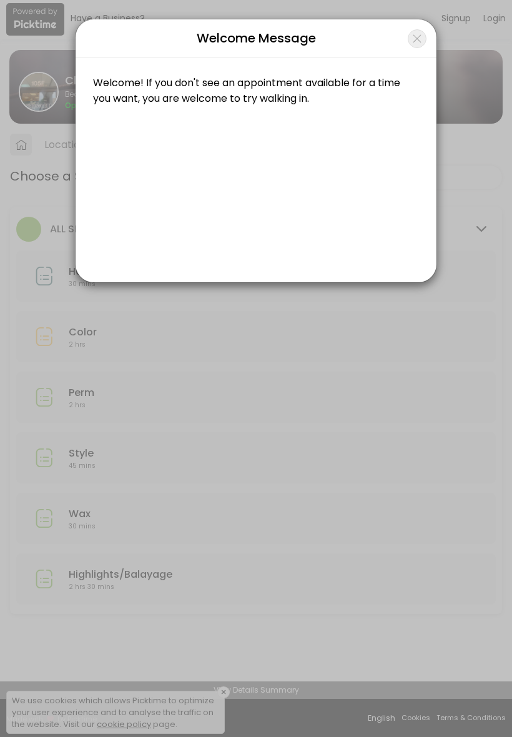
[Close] (417, 38)
